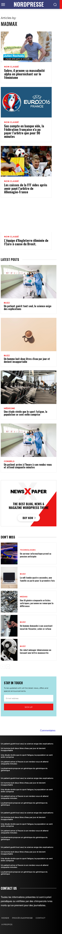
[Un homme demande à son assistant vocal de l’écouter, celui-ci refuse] (9, 626)
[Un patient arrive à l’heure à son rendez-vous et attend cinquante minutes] (28, 440)
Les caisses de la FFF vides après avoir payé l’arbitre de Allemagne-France (25, 188)
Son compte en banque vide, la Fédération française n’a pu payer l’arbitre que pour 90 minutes (24, 131)
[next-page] (8, 667)
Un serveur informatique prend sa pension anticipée (35, 555)
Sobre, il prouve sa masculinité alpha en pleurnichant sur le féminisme (24, 74)
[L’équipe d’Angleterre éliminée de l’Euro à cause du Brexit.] (26, 216)
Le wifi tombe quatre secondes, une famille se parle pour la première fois (37, 579)
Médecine (9, 408)
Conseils (9, 461)
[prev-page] (3, 667)
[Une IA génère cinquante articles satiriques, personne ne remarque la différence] (9, 602)
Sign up (29, 707)
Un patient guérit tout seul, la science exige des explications (27, 307)
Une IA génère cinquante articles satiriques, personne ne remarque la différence (36, 603)
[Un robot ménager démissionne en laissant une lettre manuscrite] (9, 650)
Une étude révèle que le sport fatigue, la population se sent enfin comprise (25, 413)
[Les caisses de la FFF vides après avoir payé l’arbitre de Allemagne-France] (26, 161)
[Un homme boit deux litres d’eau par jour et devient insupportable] (28, 334)
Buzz (7, 303)
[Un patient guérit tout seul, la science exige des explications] (28, 281)
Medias (24, 597)
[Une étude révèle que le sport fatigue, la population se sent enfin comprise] (28, 387)
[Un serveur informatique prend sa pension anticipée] (9, 553)
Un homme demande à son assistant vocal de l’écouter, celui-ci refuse (36, 627)
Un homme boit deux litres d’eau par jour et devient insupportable (27, 360)
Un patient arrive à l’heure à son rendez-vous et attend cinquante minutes (28, 466)
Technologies (28, 550)
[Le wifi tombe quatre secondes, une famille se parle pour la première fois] (9, 578)
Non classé (11, 67)
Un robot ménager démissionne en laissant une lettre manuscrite (35, 651)
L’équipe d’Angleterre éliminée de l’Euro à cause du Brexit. (26, 242)
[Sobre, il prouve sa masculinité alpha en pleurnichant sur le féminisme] (26, 46)
